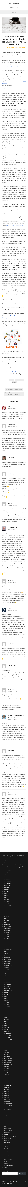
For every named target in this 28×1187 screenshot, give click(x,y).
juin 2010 (6, 1046)
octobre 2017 (7, 910)
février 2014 (6, 955)
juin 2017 (6, 918)
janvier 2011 (6, 1031)
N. (8, 473)
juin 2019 (6, 893)
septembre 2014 (8, 949)
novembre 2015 (7, 928)
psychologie (7, 1155)
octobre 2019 (7, 885)
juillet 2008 (6, 1089)
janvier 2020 (7, 879)
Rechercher (5, 1171)
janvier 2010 (7, 1056)
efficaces (11, 380)
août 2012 (6, 992)
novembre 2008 (8, 1081)
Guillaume (11, 425)
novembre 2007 (8, 1105)
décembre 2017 (7, 906)
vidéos (5, 1167)
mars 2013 (6, 978)
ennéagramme (7, 1128)
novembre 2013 (7, 961)
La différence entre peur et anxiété (10, 862)
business (6, 1111)
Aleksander (12, 665)
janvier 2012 (7, 1007)
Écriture (6, 1124)
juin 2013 (6, 971)
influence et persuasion (10, 1136)
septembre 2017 (8, 912)
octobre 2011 (7, 1013)
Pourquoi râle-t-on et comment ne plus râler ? (13, 867)
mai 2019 (6, 895)
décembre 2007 (8, 1103)
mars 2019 (6, 899)
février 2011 (6, 1029)
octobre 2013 (7, 963)
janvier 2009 (7, 1079)
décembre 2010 (7, 1033)
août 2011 (6, 1017)
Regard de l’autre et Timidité (14, 225)
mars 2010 (6, 1052)
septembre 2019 (8, 887)
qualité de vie (7, 1157)
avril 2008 (6, 1095)
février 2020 (7, 877)
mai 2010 (6, 1048)
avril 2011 (6, 1025)
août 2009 (6, 1066)
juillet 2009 (6, 1068)
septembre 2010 (8, 1039)
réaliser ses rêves (8, 1159)
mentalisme (7, 1142)
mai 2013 (6, 974)
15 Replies (16, 49)
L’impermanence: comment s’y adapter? (12, 865)
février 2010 (6, 1054)
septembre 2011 (8, 1015)
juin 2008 (6, 1091)
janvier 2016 (7, 924)
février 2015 (6, 938)
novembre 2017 (7, 908)
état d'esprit (7, 1132)
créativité (17, 47)
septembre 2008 (8, 1085)
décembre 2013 (7, 959)
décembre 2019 (7, 881)
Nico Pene (11, 47)
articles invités (7, 1109)
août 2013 (6, 967)
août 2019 (6, 889)
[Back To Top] (25, 1182)
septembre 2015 (8, 932)
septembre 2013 (8, 965)
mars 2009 (6, 1077)
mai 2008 (6, 1093)
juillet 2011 (6, 1019)
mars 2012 (6, 1002)
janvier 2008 (7, 1101)
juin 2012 (6, 996)
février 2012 (6, 1004)
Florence (11, 457)
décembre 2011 (7, 1009)
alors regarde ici (20, 56)
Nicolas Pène (14, 3)
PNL (5, 1153)
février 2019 (6, 901)
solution (14, 382)
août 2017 (6, 914)
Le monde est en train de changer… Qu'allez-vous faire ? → (14, 393)
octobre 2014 (7, 947)
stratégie (6, 1163)
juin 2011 (6, 1021)
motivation (6, 1146)
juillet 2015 (6, 934)
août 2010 (6, 1042)
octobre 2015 (7, 930)
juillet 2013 (6, 969)
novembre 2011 (7, 1011)
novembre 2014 (7, 945)
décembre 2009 (8, 1058)
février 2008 (7, 1099)
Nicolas (10, 580)
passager (6, 1151)
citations (6, 1113)
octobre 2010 (7, 1037)
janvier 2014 (7, 957)
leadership (6, 1140)
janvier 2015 (7, 941)
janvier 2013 (7, 982)
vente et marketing (8, 1165)
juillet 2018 (6, 904)
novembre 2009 (8, 1060)
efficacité (22, 47)
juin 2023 (6, 873)
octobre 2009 (7, 1062)
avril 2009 (6, 1075)
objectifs (11, 49)
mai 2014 (6, 953)
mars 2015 (6, 936)
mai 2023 (6, 875)
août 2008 (6, 1087)
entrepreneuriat (8, 1130)
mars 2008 (6, 1097)
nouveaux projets (19, 380)
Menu (14, 12)
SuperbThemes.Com (7, 1183)
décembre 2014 (7, 943)
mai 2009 (6, 1072)
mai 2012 (6, 998)
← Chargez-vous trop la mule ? (14, 389)
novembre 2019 (7, 883)
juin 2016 (6, 922)
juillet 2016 (6, 920)
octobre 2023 (7, 871)
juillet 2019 (6, 891)
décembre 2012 (7, 984)
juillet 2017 (6, 916)
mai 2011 (6, 1023)
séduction (6, 1161)
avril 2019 (6, 897)
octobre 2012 (7, 988)
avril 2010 (6, 1050)
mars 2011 (6, 1027)
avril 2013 (6, 976)
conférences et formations (10, 1116)
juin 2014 (6, 951)
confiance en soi (8, 1118)
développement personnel (10, 1122)
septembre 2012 (8, 990)
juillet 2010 (6, 1044)
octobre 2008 (7, 1083)
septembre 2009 (8, 1064)
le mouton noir (7, 1138)
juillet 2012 (6, 994)
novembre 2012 (7, 986)
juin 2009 (6, 1070)
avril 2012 (6, 1000)
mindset (6, 1144)
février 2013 (6, 980)
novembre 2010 (7, 1035)
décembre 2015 (7, 926)
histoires (6, 1134)
